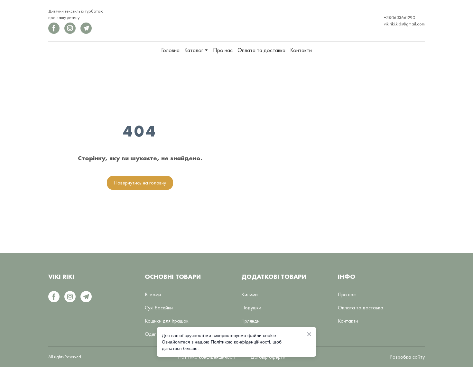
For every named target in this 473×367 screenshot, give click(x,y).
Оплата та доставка (261, 50)
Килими (249, 294)
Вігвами (153, 294)
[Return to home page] (234, 20)
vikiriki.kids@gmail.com (404, 24)
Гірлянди (250, 320)
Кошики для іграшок (167, 320)
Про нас (223, 50)
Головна (170, 50)
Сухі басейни (159, 307)
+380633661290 (399, 17)
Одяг (150, 334)
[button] (54, 28)
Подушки (251, 307)
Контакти (301, 50)
